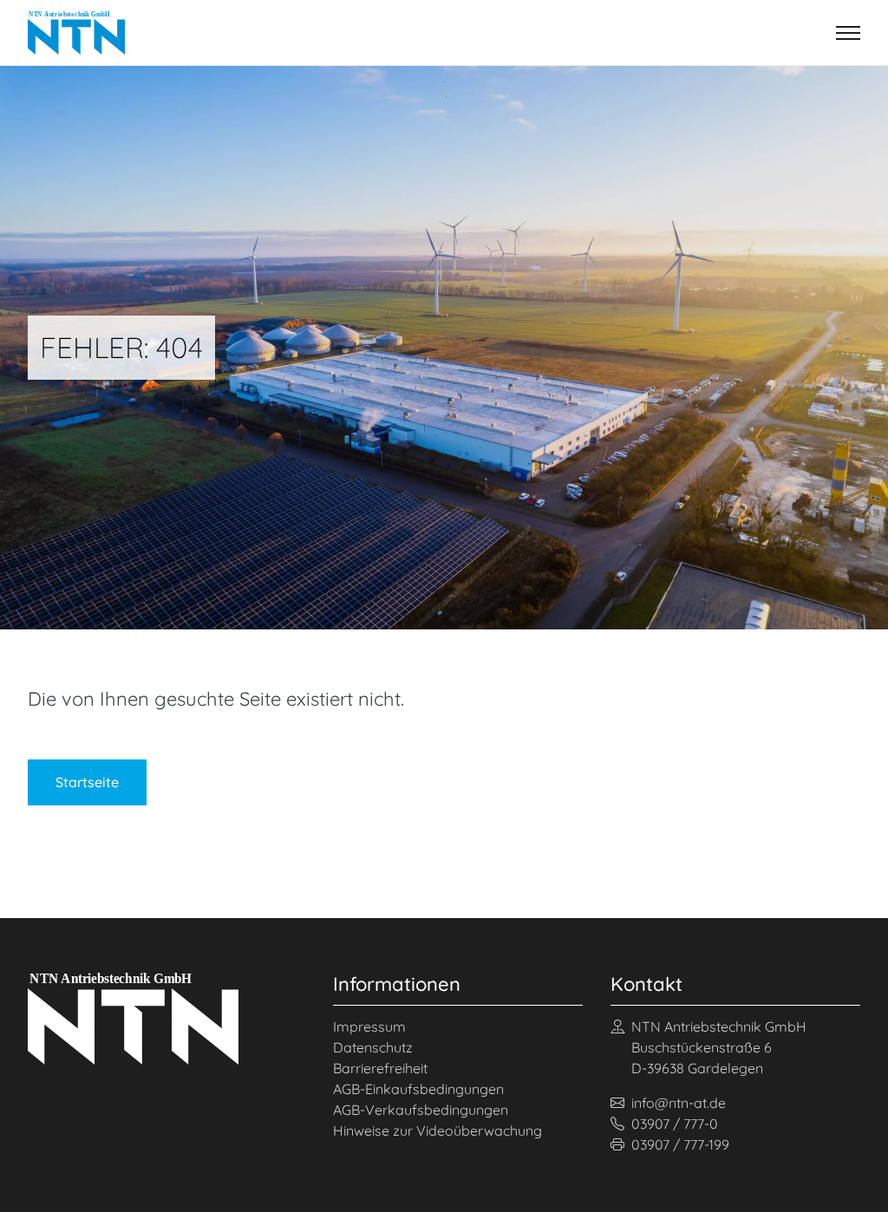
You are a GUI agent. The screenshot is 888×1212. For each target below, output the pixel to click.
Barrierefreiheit (380, 1068)
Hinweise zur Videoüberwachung (437, 1130)
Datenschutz (373, 1047)
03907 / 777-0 (674, 1123)
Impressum (369, 1026)
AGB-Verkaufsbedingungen (420, 1109)
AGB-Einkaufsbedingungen (418, 1089)
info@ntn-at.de (678, 1102)
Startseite (87, 782)
